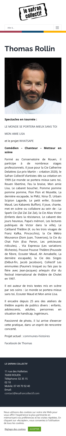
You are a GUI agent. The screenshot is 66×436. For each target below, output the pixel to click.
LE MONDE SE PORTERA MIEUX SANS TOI (31, 126)
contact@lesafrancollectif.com (22, 393)
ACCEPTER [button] (34, 429)
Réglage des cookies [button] (15, 429)
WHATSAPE (26, 141)
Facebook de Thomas (18, 343)
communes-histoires (36, 336)
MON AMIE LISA (15, 133)
